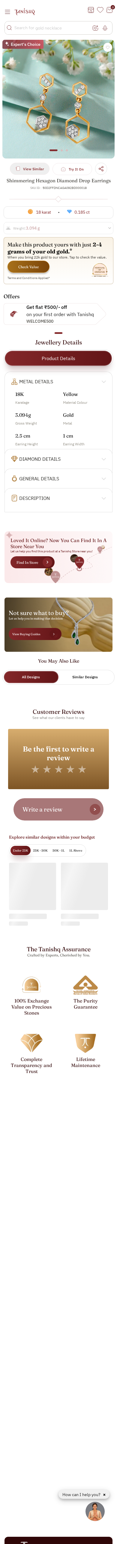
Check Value (28, 267)
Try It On (76, 169)
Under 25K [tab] (20, 850)
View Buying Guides (26, 634)
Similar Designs (85, 677)
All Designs (31, 677)
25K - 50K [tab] (40, 850)
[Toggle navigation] (9, 11)
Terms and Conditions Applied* (29, 278)
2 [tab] (62, 153)
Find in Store (27, 562)
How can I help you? (81, 1494)
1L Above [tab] (75, 850)
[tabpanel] (58, 99)
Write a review (42, 809)
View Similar (33, 169)
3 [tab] (67, 153)
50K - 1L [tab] (58, 850)
